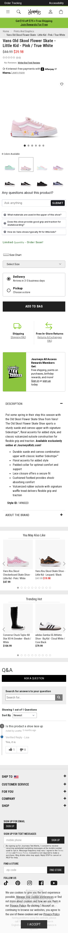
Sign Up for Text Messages (20, 833)
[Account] (50, 12)
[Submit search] (59, 697)
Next (63, 563)
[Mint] (10, 164)
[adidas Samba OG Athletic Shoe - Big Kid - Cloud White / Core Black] (50, 618)
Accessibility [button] (56, 3)
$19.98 (46, 578)
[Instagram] (32, 883)
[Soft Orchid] (58, 164)
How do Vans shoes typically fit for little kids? (31, 232)
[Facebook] (43, 883)
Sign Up (10, 826)
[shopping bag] (61, 12)
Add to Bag (34, 306)
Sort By (6, 715)
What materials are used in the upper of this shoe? (34, 214)
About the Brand (17, 515)
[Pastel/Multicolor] (42, 164)
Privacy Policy (22, 853)
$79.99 (39, 645)
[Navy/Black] (58, 180)
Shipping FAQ (18, 337)
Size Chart (15, 255)
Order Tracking (13, 3)
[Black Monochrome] (42, 180)
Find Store (56, 870)
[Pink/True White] (26, 164)
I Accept (34, 924)
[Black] (10, 180)
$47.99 (6, 582)
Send (58, 203)
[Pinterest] (20, 883)
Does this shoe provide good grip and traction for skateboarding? (34, 223)
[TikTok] (8, 883)
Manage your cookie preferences (35, 897)
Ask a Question (34, 678)
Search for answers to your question (28, 691)
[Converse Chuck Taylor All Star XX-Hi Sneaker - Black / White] (18, 618)
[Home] (34, 12)
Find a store (11, 863)
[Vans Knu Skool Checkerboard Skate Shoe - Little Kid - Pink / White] (18, 554)
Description (13, 403)
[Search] (19, 12)
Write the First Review (29, 62)
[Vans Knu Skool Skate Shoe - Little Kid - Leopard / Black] (50, 554)
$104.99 (7, 645)
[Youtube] (56, 883)
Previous (6, 565)
